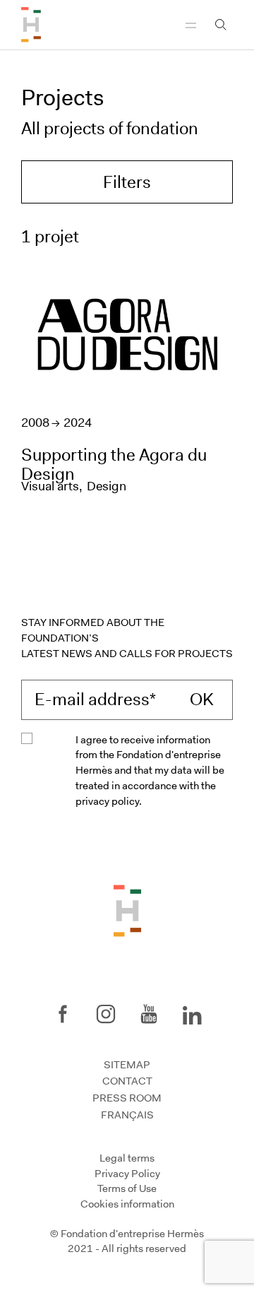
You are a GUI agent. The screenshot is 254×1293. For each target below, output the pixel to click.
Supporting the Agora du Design (114, 464)
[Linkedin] (191, 1012)
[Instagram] (105, 1014)
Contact (127, 1081)
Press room (127, 1098)
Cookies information (127, 1204)
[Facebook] (62, 1014)
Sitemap (127, 1065)
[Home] (31, 24)
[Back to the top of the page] (127, 910)
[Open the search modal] (221, 25)
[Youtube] (148, 1014)
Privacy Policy (127, 1173)
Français (127, 1115)
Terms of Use (127, 1188)
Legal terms (127, 1158)
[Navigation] (191, 25)
